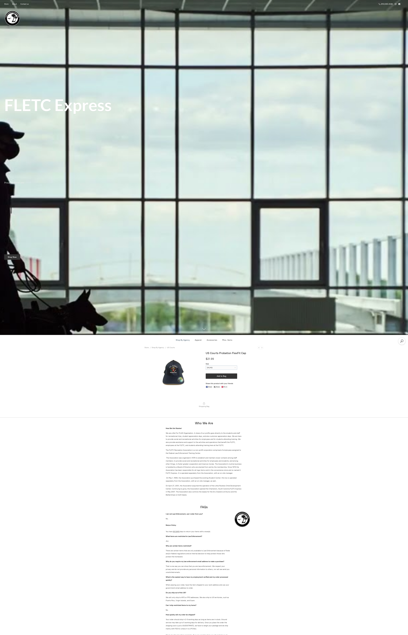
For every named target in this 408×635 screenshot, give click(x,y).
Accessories (212, 340)
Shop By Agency (183, 340)
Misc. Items (227, 340)
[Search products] (402, 341)
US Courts (171, 348)
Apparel (198, 340)
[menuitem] (258, 347)
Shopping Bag (204, 406)
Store (6, 4)
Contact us (24, 4)
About (14, 4)
